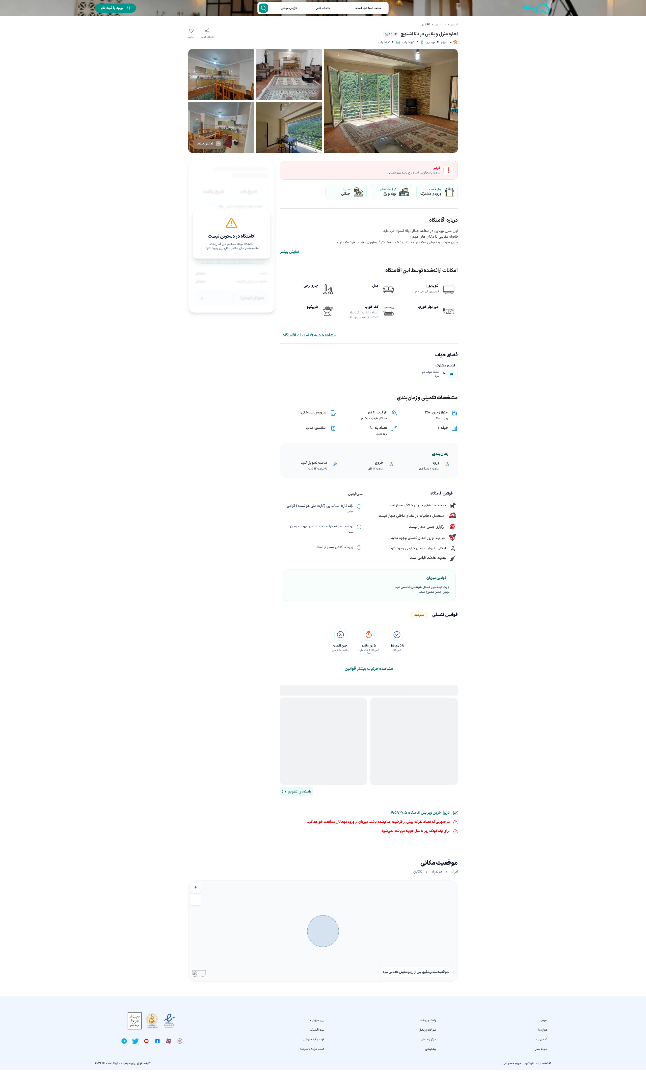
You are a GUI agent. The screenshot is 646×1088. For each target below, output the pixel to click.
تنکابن (426, 24)
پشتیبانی (430, 1049)
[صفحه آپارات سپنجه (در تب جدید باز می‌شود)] (168, 1041)
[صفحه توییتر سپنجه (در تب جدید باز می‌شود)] (135, 1041)
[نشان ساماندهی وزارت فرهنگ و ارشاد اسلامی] (152, 1021)
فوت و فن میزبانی (313, 1039)
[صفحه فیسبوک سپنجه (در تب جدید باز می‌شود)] (157, 1041)
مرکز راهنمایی (427, 1039)
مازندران (440, 24)
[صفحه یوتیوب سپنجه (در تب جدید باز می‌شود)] (146, 1041)
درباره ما (542, 1030)
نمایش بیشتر (289, 252)
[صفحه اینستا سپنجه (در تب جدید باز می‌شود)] (179, 1041)
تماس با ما (541, 1039)
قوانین (528, 1063)
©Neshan (199, 976)
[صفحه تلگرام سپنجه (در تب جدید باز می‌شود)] (124, 1041)
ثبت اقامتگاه (316, 1030)
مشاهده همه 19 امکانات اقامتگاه (309, 335)
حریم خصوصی (511, 1063)
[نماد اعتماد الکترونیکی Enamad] (169, 1021)
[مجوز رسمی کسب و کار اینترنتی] (135, 1021)
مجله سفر (541, 1049)
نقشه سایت (543, 1063)
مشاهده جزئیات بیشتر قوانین (369, 669)
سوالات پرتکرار (427, 1030)
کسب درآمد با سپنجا (312, 1049)
